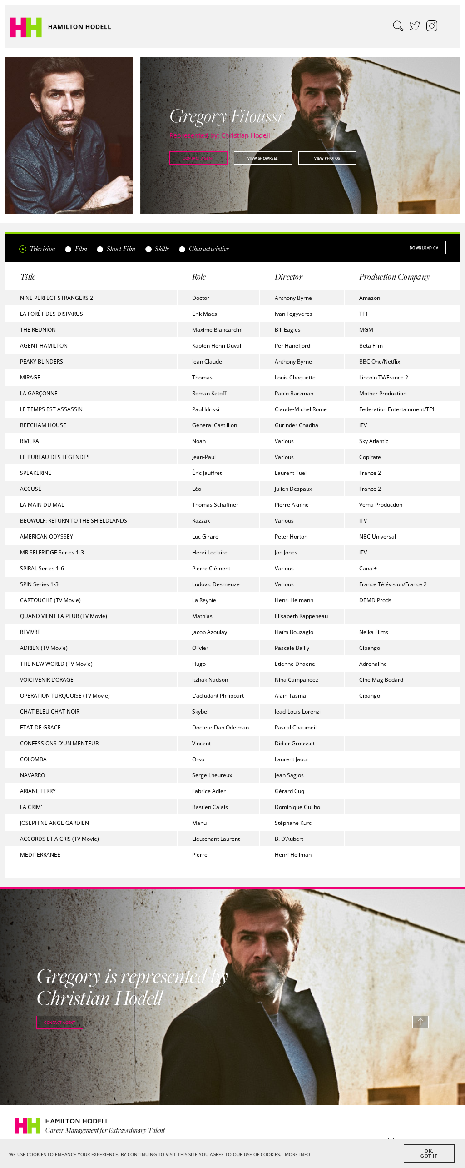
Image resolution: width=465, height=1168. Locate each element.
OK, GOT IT (428, 1153)
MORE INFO (297, 1155)
